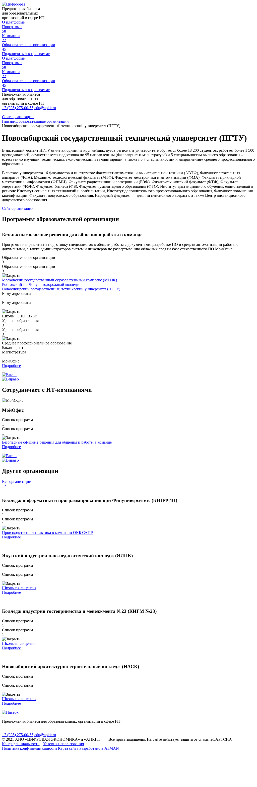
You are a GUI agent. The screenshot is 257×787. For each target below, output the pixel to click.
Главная (9, 121)
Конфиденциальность (20, 744)
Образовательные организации (42, 121)
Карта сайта (68, 748)
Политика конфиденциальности (29, 748)
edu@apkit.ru (45, 108)
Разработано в (99, 748)
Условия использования (63, 744)
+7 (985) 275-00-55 (17, 108)
